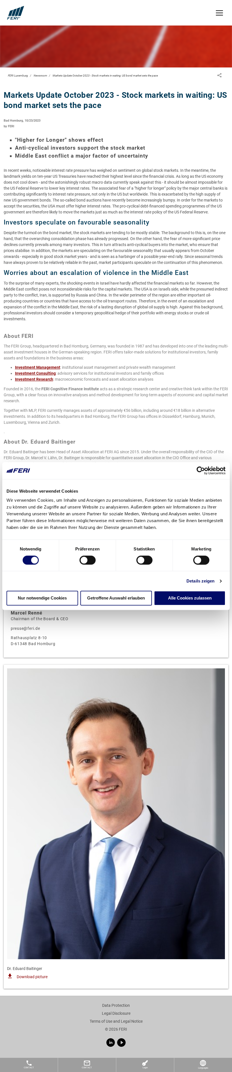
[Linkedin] (110, 1042)
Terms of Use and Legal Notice (116, 1021)
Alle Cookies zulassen (190, 598)
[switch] (88, 560)
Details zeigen (200, 581)
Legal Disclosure (116, 1013)
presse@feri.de (25, 628)
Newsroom (40, 75)
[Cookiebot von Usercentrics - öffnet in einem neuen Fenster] (200, 470)
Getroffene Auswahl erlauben (116, 598)
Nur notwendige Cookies (42, 598)
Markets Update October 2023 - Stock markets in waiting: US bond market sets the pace (105, 75)
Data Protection (116, 1005)
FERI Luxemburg (18, 75)
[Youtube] (121, 1042)
